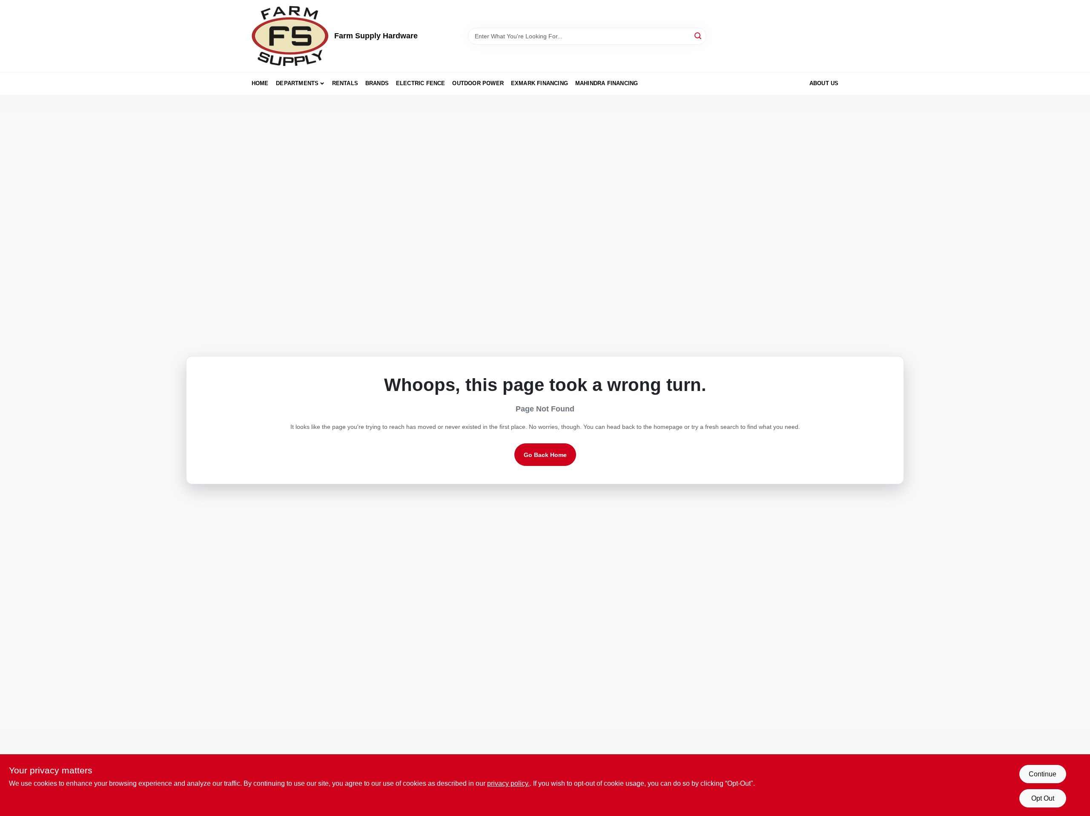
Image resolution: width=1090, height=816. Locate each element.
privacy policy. (508, 783)
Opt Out (1042, 798)
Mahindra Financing (606, 83)
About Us (824, 83)
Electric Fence (420, 83)
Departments (297, 83)
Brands (377, 83)
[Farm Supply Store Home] (290, 36)
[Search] (698, 36)
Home (260, 83)
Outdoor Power (478, 83)
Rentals (345, 83)
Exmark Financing (539, 83)
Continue (1042, 774)
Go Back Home (545, 454)
